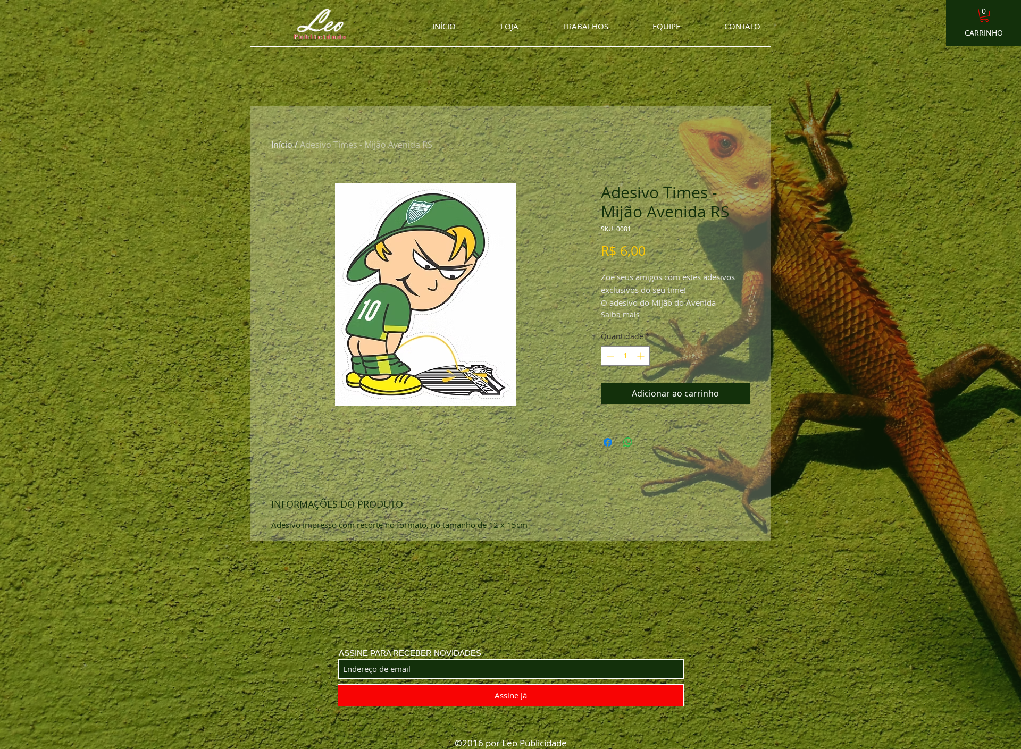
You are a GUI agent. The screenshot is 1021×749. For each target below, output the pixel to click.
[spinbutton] (625, 356)
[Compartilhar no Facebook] (607, 442)
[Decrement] (609, 356)
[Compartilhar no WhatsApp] (628, 442)
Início (281, 144)
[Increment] (641, 356)
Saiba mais (620, 314)
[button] (984, 15)
